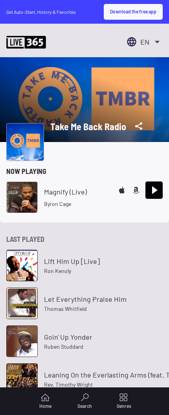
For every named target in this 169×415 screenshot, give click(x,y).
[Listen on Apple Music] (122, 190)
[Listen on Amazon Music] (136, 190)
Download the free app (133, 11)
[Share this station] (138, 126)
